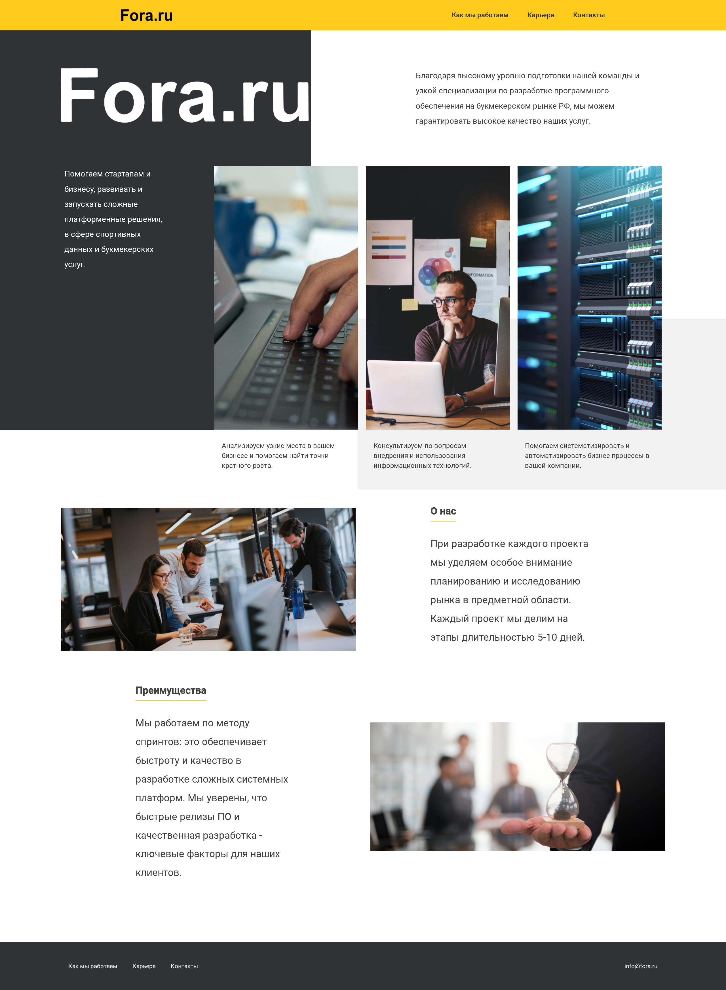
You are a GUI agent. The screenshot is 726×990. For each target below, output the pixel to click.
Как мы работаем (480, 15)
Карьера (540, 15)
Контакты (589, 15)
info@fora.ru (641, 966)
